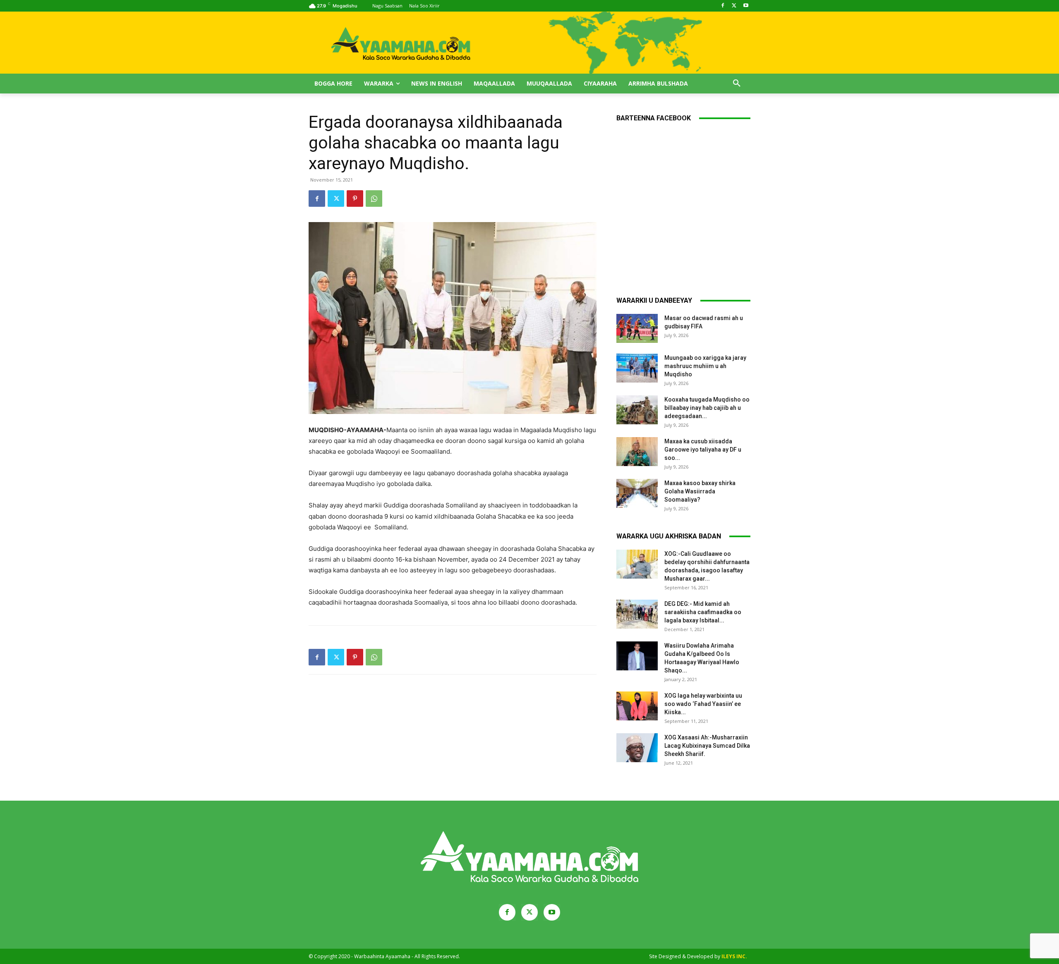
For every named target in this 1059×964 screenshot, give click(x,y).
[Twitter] (734, 6)
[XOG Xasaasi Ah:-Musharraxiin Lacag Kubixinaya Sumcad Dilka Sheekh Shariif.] (637, 747)
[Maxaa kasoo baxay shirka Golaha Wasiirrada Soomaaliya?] (637, 493)
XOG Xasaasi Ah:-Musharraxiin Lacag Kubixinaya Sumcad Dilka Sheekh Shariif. (707, 745)
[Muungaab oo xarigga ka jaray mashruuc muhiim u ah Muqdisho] (637, 368)
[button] (737, 83)
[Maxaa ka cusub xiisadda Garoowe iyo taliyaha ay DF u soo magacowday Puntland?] (637, 451)
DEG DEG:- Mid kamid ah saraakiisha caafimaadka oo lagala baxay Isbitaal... (702, 612)
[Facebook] (723, 6)
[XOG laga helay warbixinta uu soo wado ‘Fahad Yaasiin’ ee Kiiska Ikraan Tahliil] (637, 705)
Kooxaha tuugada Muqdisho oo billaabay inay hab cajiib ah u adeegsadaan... (707, 407)
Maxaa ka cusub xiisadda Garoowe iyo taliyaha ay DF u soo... (702, 449)
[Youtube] (745, 6)
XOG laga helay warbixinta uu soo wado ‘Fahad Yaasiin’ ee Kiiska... (703, 703)
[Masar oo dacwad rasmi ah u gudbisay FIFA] (637, 328)
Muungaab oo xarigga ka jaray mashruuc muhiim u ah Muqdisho (705, 366)
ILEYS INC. (734, 956)
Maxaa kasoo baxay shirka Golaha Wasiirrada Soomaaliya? (700, 491)
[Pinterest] (355, 198)
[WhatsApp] (374, 198)
